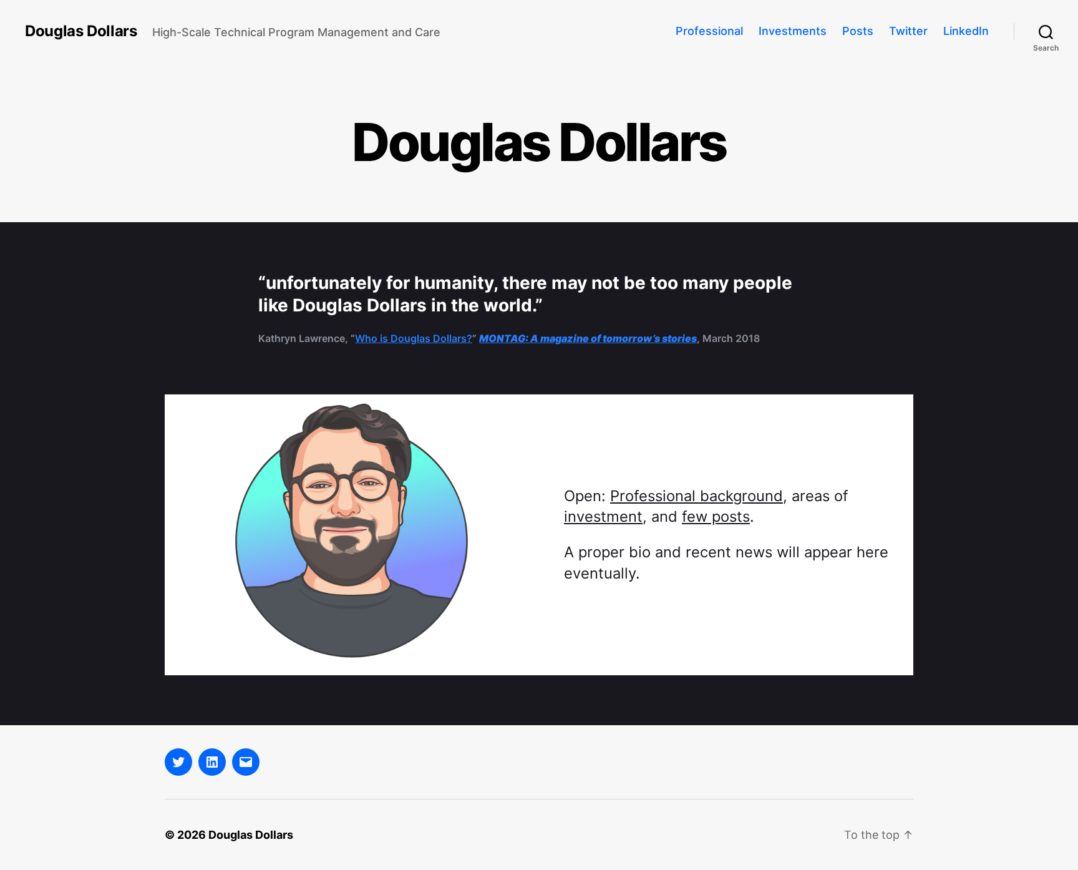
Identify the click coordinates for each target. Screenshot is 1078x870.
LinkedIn (966, 30)
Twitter (908, 30)
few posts (716, 516)
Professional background (696, 496)
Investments (793, 30)
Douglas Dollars (81, 31)
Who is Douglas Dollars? (413, 338)
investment (603, 516)
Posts (857, 30)
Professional (709, 30)
